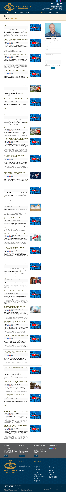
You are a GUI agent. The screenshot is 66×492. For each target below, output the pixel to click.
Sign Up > (6, 455)
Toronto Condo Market (20, 50)
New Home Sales (21, 135)
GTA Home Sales (7, 50)
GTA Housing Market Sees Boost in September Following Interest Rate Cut (14, 248)
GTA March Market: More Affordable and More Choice (15, 367)
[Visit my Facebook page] (56, 0)
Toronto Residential (11, 200)
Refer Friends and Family (53, 477)
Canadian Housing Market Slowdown (18, 317)
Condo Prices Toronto (8, 33)
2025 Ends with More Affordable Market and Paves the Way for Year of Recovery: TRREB (16, 156)
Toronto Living (22, 80)
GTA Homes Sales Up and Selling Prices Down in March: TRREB (16, 99)
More (27, 32)
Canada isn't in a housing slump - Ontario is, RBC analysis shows (14, 277)
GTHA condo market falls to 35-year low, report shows (16, 233)
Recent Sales (36, 467)
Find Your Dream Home (38, 474)
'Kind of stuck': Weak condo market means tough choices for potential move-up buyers (14, 307)
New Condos (10, 214)
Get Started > (22, 455)
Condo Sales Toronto (15, 33)
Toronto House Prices (11, 35)
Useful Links (51, 468)
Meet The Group (51, 472)
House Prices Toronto (22, 34)
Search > (36, 455)
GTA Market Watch (52, 467)
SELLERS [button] (27, 12)
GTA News (6, 286)
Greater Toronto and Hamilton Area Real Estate (12, 213)
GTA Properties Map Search (38, 470)
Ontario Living (17, 286)
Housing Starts (6, 214)
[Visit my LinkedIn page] (59, 0)
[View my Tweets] (57, 0)
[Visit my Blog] (62, 0)
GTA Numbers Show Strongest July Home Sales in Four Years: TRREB (16, 291)
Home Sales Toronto (16, 34)
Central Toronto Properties (38, 469)
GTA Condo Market (21, 33)
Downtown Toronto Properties (39, 468)
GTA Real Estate (13, 26)
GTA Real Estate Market (9, 34)
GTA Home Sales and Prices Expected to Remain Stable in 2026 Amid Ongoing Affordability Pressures (16, 139)
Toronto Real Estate (18, 35)
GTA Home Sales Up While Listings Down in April (14, 70)
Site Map (12, 486)
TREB (18, 67)
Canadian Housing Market (15, 309)
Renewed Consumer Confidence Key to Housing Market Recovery (16, 187)
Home (6, 18)
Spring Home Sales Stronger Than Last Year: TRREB (15, 54)
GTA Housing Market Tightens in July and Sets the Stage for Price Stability (15, 24)
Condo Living (7, 242)
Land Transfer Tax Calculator (38, 476)
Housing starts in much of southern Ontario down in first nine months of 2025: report (15, 204)
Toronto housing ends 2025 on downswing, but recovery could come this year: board (14, 173)
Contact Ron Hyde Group (53, 476)
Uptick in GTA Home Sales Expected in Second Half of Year (15, 114)
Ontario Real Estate (14, 206)
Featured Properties (37, 466)
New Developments (15, 214)
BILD (5, 135)
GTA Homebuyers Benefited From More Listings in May (16, 335)
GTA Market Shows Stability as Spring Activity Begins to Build (15, 85)
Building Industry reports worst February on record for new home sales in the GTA (15, 382)
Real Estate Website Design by (57, 485)
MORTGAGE (35, 12)
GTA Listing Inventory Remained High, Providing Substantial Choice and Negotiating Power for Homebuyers (14, 396)
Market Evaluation (37, 480)
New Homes (25, 135)
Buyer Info (35, 475)
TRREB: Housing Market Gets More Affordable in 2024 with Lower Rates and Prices (15, 426)
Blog (8, 18)
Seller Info (35, 481)
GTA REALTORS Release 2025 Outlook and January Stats (16, 411)
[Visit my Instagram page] (60, 0)
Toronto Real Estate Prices (18, 51)
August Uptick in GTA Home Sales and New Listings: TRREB (15, 263)
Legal (10, 486)
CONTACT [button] (57, 12)
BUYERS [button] (21, 12)
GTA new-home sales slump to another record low (15, 127)
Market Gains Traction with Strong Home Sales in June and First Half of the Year (16, 40)
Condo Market (12, 318)
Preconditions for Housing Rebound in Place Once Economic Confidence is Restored (15, 352)
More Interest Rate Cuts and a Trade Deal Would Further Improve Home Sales (14, 322)
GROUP (50, 12)
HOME (8, 12)
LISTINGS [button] (14, 12)
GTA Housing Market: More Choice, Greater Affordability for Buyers (13, 218)
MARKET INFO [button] (43, 12)
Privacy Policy (6, 486)
